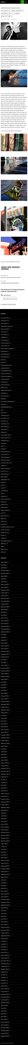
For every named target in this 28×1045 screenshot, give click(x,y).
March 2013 (4, 921)
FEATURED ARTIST (5, 370)
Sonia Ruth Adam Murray (7, 527)
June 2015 (3, 849)
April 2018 (3, 757)
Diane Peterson (4, 357)
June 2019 (3, 718)
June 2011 (3, 977)
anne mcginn (4, 323)
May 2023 (3, 612)
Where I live (4, 549)
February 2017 (4, 793)
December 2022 (5, 626)
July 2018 (3, 749)
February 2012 (4, 955)
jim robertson (4, 418)
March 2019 (4, 726)
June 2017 (3, 782)
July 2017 (3, 779)
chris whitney (4, 8)
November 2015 (5, 835)
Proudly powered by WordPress (7, 1043)
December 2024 (5, 590)
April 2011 (3, 983)
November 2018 (5, 737)
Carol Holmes (4, 340)
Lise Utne (3, 443)
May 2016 (3, 818)
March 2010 (4, 1019)
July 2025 (3, 579)
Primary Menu (26, 2)
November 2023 (5, 601)
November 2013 (5, 902)
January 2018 (4, 765)
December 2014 (5, 866)
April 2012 (3, 949)
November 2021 (5, 654)
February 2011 (4, 988)
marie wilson (4, 454)
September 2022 (5, 631)
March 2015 (4, 857)
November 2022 (5, 629)
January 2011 (4, 991)
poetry (18, 8)
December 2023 (5, 598)
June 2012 (3, 944)
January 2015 (4, 863)
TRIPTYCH (3, 543)
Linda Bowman (4, 440)
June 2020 (3, 684)
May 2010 (3, 1013)
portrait (3, 488)
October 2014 (4, 871)
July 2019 (3, 715)
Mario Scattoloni (5, 457)
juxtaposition (4, 429)
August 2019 (4, 712)
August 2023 (4, 609)
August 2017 (4, 776)
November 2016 (5, 802)
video (2, 546)
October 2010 (4, 999)
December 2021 (5, 651)
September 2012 (5, 935)
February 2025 (4, 584)
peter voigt (3, 476)
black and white (4, 329)
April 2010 (3, 1016)
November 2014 (5, 868)
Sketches (3, 518)
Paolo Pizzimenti (5, 468)
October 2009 (4, 1033)
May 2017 (3, 785)
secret (2, 513)
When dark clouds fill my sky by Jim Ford (11, 276)
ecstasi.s (3, 362)
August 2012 (4, 938)
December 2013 (5, 899)
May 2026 (3, 565)
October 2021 (4, 657)
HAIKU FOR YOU (5, 390)
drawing (3, 359)
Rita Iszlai (3, 501)
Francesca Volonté (5, 373)
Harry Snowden (4, 396)
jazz (9, 267)
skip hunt (3, 524)
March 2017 (4, 790)
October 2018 (4, 740)
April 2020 (3, 690)
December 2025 (5, 570)
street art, (3, 538)
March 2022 (4, 643)
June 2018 (3, 751)
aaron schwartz (4, 317)
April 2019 (3, 723)
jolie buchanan (4, 426)
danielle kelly (4, 351)
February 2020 (4, 696)
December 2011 (5, 960)
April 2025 (3, 581)
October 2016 (4, 804)
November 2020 (5, 671)
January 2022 (4, 648)
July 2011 (3, 974)
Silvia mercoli (4, 515)
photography (12, 8)
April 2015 (3, 855)
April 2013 (3, 919)
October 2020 (4, 673)
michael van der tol (5, 462)
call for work (4, 331)
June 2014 (3, 882)
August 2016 (4, 810)
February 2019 (4, 729)
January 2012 (4, 958)
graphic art (3, 387)
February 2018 (4, 763)
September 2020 (5, 676)
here (19, 261)
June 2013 (3, 913)
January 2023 (4, 623)
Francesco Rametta (5, 376)
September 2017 (5, 774)
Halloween (3, 393)
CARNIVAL (3, 337)
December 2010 (5, 994)
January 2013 (4, 924)
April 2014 (3, 888)
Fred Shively (4, 382)
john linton (3, 421)
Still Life (3, 535)
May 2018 (3, 754)
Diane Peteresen (5, 354)
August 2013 (4, 907)
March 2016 (4, 824)
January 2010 (4, 1025)
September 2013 (5, 905)
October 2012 (4, 933)
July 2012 (3, 941)
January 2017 (4, 796)
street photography (5, 541)
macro (2, 446)
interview (3, 404)
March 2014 (4, 891)
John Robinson (4, 423)
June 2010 (3, 1011)
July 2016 (3, 813)
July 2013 (3, 910)
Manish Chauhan (5, 451)
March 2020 (4, 693)
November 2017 (5, 771)
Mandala (3, 449)
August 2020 (4, 679)
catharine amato (5, 343)
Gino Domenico (4, 384)
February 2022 (4, 645)
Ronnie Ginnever (5, 510)
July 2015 (3, 846)
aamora (3, 2)
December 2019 (5, 701)
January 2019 (4, 732)
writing (2, 552)
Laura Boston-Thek (5, 435)
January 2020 (4, 698)
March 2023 (4, 618)
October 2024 (4, 592)
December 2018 (5, 735)
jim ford (3, 412)
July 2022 (3, 634)
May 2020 (3, 687)
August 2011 (4, 972)
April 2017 (3, 788)
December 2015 (5, 832)
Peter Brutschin (4, 474)
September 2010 (5, 1002)
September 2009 (5, 1036)
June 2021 (3, 659)
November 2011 (5, 963)
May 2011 (3, 980)
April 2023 (3, 615)
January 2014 (4, 896)
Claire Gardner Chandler (7, 348)
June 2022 (3, 637)
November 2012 (5, 930)
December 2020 (5, 668)
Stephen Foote (4, 532)
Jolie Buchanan (7, 295)
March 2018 (4, 760)
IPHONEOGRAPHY (5, 407)
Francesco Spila (4, 379)
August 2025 (4, 576)
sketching (3, 521)
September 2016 (5, 807)
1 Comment (14, 19)
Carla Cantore (4, 334)
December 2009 (5, 1027)
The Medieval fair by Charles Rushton (10, 282)
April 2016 (3, 821)
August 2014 (4, 877)
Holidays (3, 398)
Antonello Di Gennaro (6, 326)
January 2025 (4, 587)
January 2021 (4, 665)
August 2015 (4, 843)
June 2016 (3, 815)
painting (3, 465)
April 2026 (3, 567)
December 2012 (5, 927)
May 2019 (3, 721)
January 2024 (4, 595)
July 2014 (3, 880)
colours (4, 267)
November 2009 (5, 1030)
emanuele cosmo (5, 368)
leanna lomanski (5, 437)
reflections (3, 496)
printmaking (4, 490)
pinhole (2, 482)
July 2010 (3, 1008)
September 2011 (5, 969)
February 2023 (4, 620)
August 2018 (4, 746)
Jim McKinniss (4, 415)
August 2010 (4, 1005)
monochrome (16, 267)
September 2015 (5, 841)
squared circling (5, 529)
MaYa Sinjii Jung (5, 460)
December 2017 (5, 768)
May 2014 (3, 885)
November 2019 (5, 704)
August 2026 (4, 562)
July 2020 (3, 682)
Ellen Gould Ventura (5, 365)
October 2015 (4, 838)
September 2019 (5, 710)
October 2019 (4, 707)
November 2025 (5, 573)
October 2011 (4, 966)
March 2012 (4, 952)
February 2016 (4, 827)
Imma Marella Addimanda (7, 401)
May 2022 (3, 640)
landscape (3, 432)
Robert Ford (4, 504)
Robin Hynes (4, 507)
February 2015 (4, 860)
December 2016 (5, 799)
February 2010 (4, 1022)
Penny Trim (3, 471)
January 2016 (4, 829)
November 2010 (5, 997)
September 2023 (5, 606)
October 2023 (4, 604)
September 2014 (5, 874)
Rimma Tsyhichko (5, 499)
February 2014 (4, 894)
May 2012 (3, 947)
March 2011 (4, 986)
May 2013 (3, 916)
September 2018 (5, 743)
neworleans (5, 269)
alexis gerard (4, 320)
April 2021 (3, 662)
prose (2, 493)
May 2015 (3, 852)
